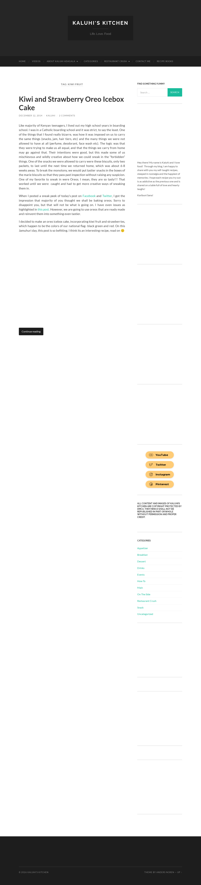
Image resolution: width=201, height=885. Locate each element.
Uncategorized (145, 613)
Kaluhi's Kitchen (100, 23)
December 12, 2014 (30, 115)
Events (141, 574)
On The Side (143, 594)
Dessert (141, 561)
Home (22, 61)
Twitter (107, 196)
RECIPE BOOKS (165, 61)
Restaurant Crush (115, 61)
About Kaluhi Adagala (61, 61)
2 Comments (67, 115)
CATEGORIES (91, 61)
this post (43, 209)
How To (141, 581)
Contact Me (143, 61)
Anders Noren (165, 872)
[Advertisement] (160, 649)
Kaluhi (50, 115)
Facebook (89, 196)
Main (140, 587)
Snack (140, 607)
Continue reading (31, 331)
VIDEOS (36, 61)
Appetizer (142, 548)
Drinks (140, 567)
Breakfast (142, 554)
